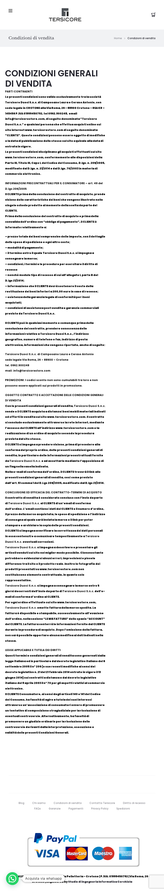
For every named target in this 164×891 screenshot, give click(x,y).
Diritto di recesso (134, 803)
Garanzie (55, 808)
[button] (12, 878)
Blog (21, 803)
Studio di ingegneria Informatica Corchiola (100, 882)
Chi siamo (39, 803)
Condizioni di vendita (68, 803)
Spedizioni (123, 808)
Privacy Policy (99, 808)
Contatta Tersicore (102, 803)
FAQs (37, 808)
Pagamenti (76, 808)
